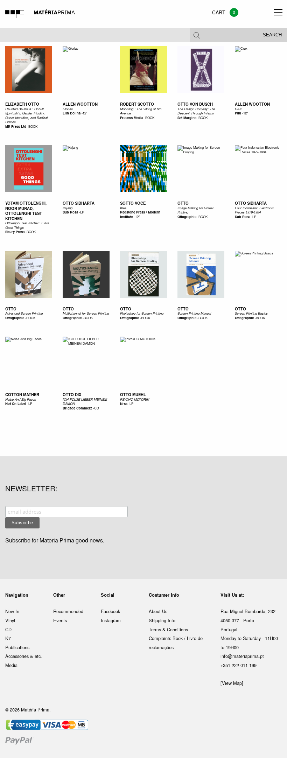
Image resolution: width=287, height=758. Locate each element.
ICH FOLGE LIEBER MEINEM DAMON (85, 401)
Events (60, 620)
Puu (238, 113)
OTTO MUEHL (133, 394)
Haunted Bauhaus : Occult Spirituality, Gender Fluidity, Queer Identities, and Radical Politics (26, 115)
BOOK (32, 126)
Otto (183, 203)
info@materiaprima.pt (242, 656)
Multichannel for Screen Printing (86, 313)
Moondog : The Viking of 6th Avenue (140, 110)
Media (11, 665)
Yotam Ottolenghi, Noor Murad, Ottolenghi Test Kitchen (26, 210)
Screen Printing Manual (194, 313)
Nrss (123, 403)
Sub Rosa (70, 212)
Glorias (68, 108)
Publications (17, 647)
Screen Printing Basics (251, 313)
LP (82, 212)
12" (85, 113)
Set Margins (186, 117)
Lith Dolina (71, 113)
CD (96, 408)
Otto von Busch (195, 104)
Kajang (67, 207)
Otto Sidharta (78, 203)
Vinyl (10, 620)
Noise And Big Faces (20, 399)
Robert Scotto (137, 104)
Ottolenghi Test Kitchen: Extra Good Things (27, 225)
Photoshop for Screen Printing (141, 313)
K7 (8, 638)
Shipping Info (162, 620)
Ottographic (186, 216)
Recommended (68, 611)
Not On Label (15, 403)
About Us (158, 611)
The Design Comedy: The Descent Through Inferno (196, 110)
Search (272, 35)
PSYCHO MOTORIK (134, 399)
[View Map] (231, 683)
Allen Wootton (80, 104)
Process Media (131, 117)
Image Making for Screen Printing (195, 210)
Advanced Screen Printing (24, 313)
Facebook (110, 611)
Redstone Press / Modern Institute (140, 214)
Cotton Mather (22, 394)
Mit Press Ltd (15, 126)
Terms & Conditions (168, 629)
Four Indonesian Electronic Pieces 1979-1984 (254, 210)
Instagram (111, 620)
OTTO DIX (72, 394)
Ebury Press (14, 231)
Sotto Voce (133, 203)
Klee (123, 207)
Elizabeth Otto (22, 104)
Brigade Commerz (77, 408)
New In (12, 611)
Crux (238, 108)
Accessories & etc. (23, 656)
